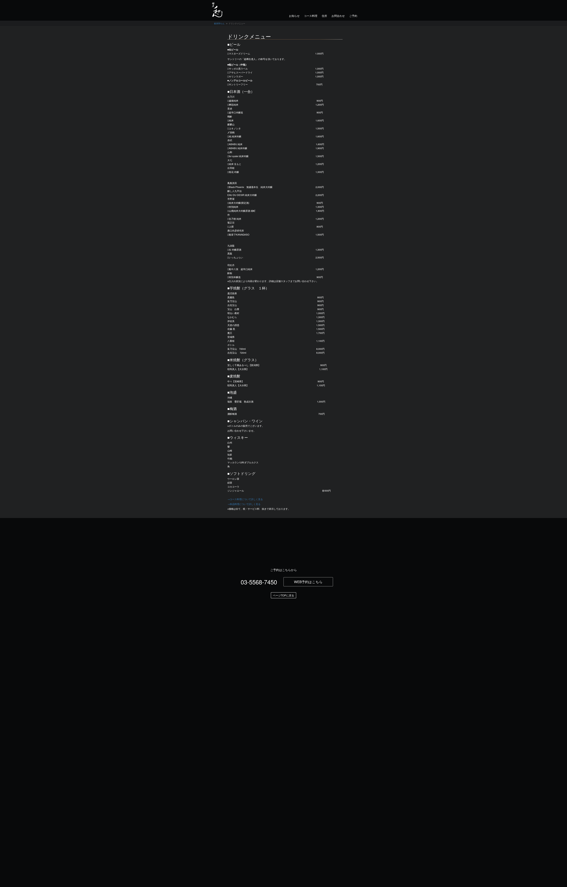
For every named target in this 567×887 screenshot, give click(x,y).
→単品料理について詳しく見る (243, 504)
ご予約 (353, 16)
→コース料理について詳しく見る (245, 499)
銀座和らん (219, 23)
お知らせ (294, 16)
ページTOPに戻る (283, 595)
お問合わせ (338, 16)
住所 (324, 16)
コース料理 (310, 16)
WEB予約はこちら (308, 581)
